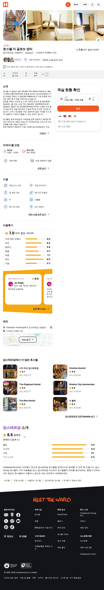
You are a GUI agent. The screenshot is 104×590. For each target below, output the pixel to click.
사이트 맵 (64, 578)
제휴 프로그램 (86, 547)
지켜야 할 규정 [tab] (15, 74)
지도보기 (29, 52)
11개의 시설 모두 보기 (52, 59)
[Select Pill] (68, 4)
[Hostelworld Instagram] (12, 521)
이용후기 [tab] (35, 74)
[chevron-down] (25, 437)
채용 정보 (84, 527)
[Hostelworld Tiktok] (12, 527)
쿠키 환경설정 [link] (75, 578)
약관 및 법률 (25, 578)
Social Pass (62, 514)
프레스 (82, 521)
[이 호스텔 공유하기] (98, 40)
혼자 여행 (61, 541)
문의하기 (38, 541)
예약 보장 (61, 527)
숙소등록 (83, 541)
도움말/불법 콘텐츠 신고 (44, 547)
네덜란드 (19, 52)
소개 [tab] (4, 74)
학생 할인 (61, 547)
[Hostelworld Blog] (6, 515)
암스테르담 (8, 52)
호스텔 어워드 (63, 534)
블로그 (60, 521)
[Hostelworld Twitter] (6, 521)
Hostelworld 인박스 (88, 554)
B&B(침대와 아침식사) (44, 527)
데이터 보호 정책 (11, 578)
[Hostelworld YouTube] (18, 521)
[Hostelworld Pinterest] (6, 527)
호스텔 (6, 45)
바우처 (40, 578)
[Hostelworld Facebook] (18, 515)
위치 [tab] (26, 74)
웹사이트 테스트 (51, 578)
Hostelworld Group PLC (88, 514)
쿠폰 (34, 578)
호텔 (36, 521)
